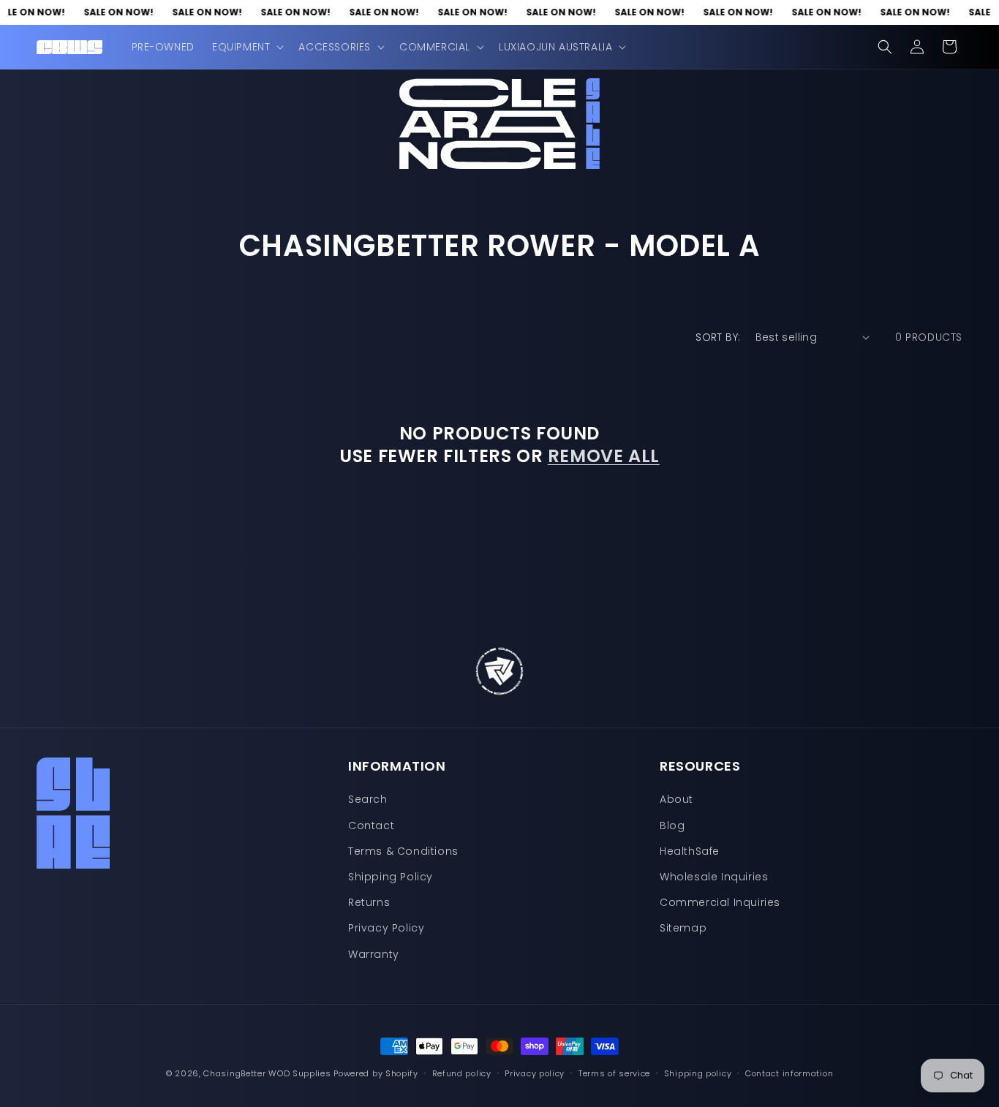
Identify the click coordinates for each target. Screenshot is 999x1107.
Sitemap (683, 928)
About (676, 799)
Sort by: (717, 337)
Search (368, 799)
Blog (672, 825)
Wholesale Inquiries (714, 876)
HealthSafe (690, 851)
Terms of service (614, 1073)
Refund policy (461, 1073)
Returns (369, 902)
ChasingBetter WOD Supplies (267, 1073)
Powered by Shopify (375, 1073)
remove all (604, 456)
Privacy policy (535, 1073)
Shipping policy (698, 1073)
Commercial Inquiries (720, 902)
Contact (371, 825)
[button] (246, 46)
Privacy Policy (386, 928)
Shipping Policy (390, 876)
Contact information (789, 1073)
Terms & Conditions (403, 851)
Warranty (373, 954)
